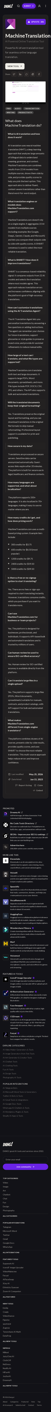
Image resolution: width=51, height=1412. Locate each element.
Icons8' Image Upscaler (13, 1267)
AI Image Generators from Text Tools (19, 1053)
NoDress (7, 1364)
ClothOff (7, 1360)
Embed (39, 790)
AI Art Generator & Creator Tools (17, 1057)
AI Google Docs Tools (12, 1104)
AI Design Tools (9, 1073)
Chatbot (6, 1194)
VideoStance (8, 1316)
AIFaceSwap (8, 1279)
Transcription (32, 108)
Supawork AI (8, 1263)
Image (5, 1186)
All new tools (9, 1341)
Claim (40, 785)
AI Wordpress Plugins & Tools (15, 1112)
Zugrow (6, 1328)
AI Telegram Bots (10, 1088)
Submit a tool (20, 1405)
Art (4, 1190)
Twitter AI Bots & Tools (13, 1096)
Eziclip (5, 1308)
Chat (5, 1198)
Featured (24, 1402)
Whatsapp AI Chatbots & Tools (16, 1108)
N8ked (6, 1352)
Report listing (25, 785)
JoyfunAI (7, 1376)
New (33, 1402)
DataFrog (7, 1336)
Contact (31, 1405)
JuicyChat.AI (8, 1356)
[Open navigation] (45, 6)
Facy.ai (5, 1275)
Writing (11, 112)
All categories (10, 1216)
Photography (8, 1210)
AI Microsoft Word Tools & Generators (20, 1092)
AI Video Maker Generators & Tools (18, 1049)
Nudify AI (7, 1368)
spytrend (7, 1324)
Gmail (5, 1239)
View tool (13, 66)
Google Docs (8, 1243)
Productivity (25, 112)
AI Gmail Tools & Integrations (15, 1100)
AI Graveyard (8, 1405)
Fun (4, 1202)
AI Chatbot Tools (10, 1061)
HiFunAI (6, 1372)
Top (39, 1402)
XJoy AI (6, 1283)
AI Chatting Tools (10, 1065)
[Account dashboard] (39, 6)
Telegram (7, 1227)
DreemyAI (7, 1380)
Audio (18, 108)
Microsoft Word (10, 1231)
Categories (14, 1402)
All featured (9, 1297)
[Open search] (18, 6)
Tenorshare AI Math (12, 1332)
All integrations (11, 1252)
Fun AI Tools (8, 1069)
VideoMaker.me (10, 1271)
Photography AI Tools (12, 1077)
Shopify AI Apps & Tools (13, 1116)
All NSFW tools (10, 1386)
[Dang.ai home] (8, 6)
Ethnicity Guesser (11, 1287)
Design (6, 1206)
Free (9, 108)
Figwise (6, 1320)
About (5, 1402)
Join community (23, 1167)
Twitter (6, 1235)
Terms (39, 1405)
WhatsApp (7, 1247)
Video (5, 1182)
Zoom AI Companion (12, 1291)
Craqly (5, 1312)
